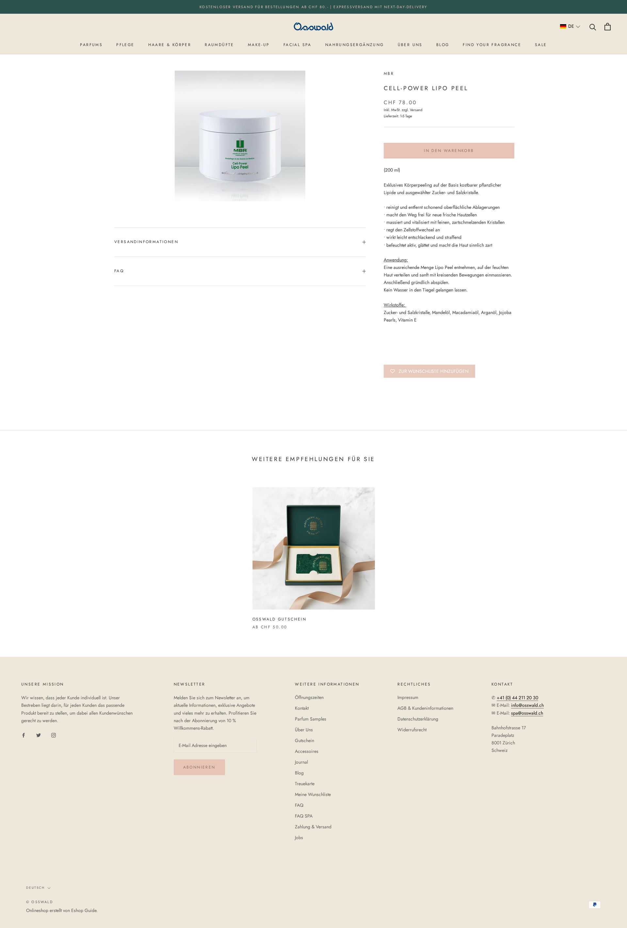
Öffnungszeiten (309, 697)
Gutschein (304, 740)
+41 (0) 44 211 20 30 (517, 697)
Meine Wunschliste (313, 794)
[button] (570, 26)
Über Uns (304, 729)
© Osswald (39, 901)
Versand (416, 109)
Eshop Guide (83, 910)
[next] (606, 551)
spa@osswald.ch (527, 713)
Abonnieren (199, 767)
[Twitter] (38, 734)
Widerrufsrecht (411, 729)
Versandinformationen (146, 242)
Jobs (299, 837)
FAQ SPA (304, 816)
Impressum (407, 697)
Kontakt (302, 708)
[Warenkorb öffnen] (607, 26)
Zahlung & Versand (313, 826)
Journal (301, 762)
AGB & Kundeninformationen (425, 708)
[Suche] (592, 26)
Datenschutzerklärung (417, 719)
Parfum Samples (310, 719)
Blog (299, 773)
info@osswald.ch (527, 705)
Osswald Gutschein (279, 619)
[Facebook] (23, 734)
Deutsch (35, 887)
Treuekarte (304, 783)
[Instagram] (53, 734)
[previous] (20, 551)
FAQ (119, 271)
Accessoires (306, 751)
